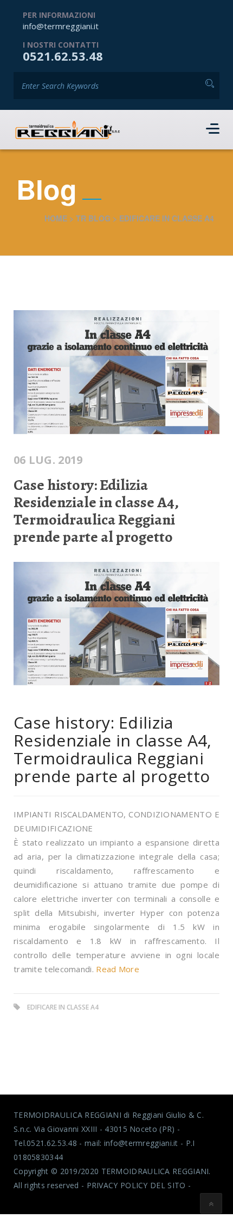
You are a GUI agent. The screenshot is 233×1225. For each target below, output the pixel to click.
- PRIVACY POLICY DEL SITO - (136, 1185)
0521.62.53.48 (63, 56)
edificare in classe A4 (63, 1007)
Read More (117, 969)
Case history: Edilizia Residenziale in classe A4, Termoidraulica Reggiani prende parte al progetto (96, 511)
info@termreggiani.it (61, 26)
